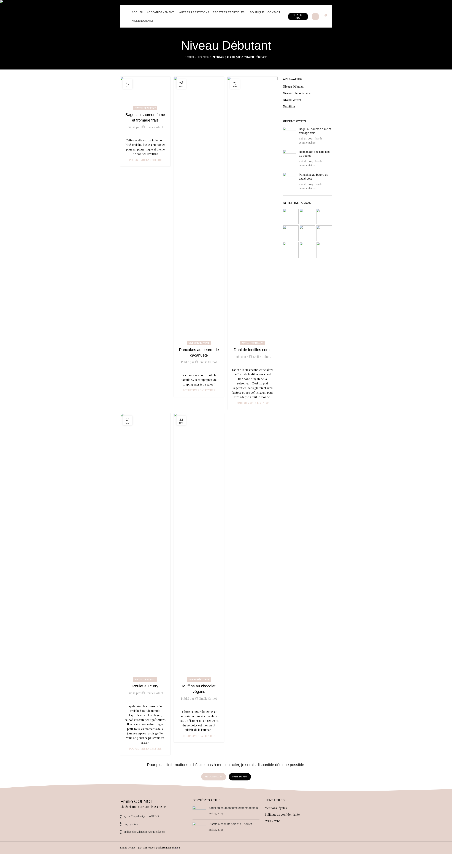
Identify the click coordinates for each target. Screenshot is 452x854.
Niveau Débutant (145, 107)
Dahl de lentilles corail (252, 349)
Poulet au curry (145, 686)
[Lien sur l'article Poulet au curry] (145, 546)
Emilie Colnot (154, 127)
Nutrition (289, 106)
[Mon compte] (315, 16)
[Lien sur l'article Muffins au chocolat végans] (199, 546)
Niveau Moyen (292, 100)
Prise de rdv (239, 776)
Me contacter (214, 776)
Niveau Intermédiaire (296, 93)
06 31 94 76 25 (131, 824)
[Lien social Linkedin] (275, 847)
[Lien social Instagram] (271, 847)
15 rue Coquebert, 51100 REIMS (141, 816)
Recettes (203, 57)
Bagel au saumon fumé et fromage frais (233, 807)
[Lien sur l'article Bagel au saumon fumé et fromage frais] (145, 92)
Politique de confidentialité (282, 814)
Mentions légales (276, 808)
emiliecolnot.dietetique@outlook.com (144, 831)
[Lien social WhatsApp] (280, 847)
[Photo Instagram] (291, 216)
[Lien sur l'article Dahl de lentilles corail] (253, 210)
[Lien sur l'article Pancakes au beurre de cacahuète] (199, 210)
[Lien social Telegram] (288, 847)
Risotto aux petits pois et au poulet (230, 824)
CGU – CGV (272, 821)
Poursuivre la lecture (145, 160)
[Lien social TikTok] (284, 847)
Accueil (189, 57)
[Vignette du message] (289, 136)
